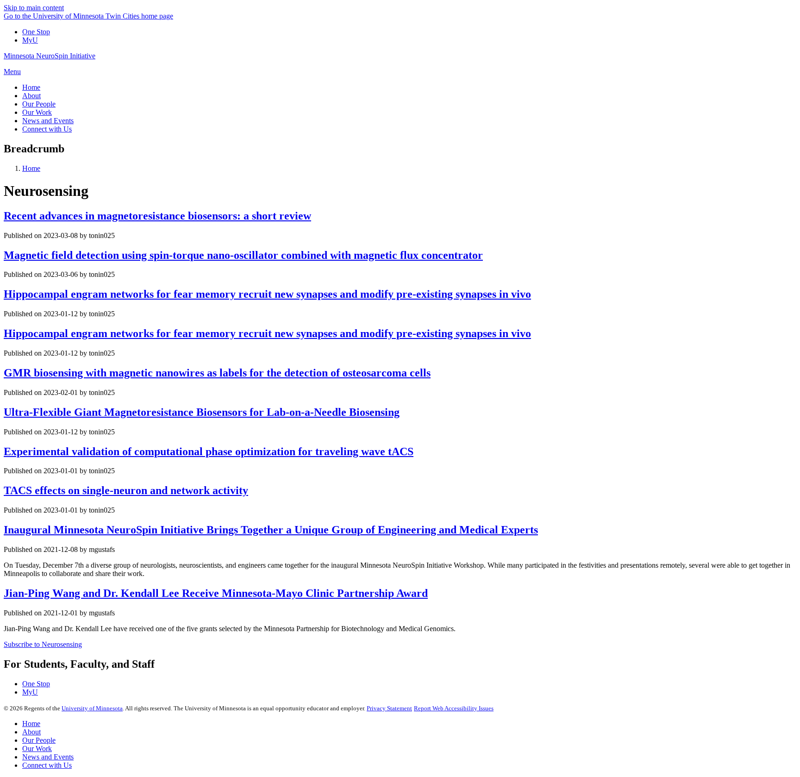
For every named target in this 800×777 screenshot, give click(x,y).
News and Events (48, 757)
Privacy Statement (389, 708)
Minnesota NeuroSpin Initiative (49, 56)
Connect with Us (47, 765)
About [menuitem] (31, 96)
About (31, 732)
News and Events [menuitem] (48, 121)
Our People (39, 740)
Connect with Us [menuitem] (47, 129)
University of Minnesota (92, 708)
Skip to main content (34, 8)
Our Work (37, 748)
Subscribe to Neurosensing (43, 644)
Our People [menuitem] (39, 104)
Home (31, 168)
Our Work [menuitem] (37, 112)
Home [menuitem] (31, 87)
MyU (30, 40)
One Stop (36, 32)
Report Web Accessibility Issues (454, 708)
